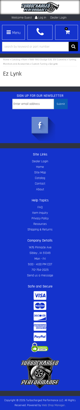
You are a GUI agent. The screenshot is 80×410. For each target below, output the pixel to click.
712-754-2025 (40, 270)
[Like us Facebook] (40, 125)
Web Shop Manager (53, 405)
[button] (40, 46)
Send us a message (40, 275)
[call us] (40, 31)
